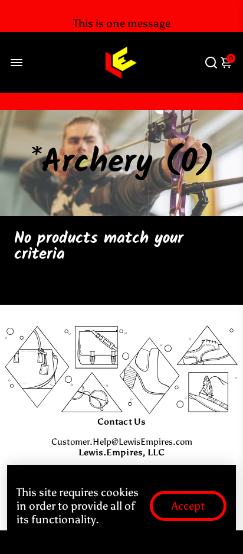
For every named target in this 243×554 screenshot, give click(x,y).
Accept (188, 506)
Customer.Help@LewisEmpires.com (121, 441)
